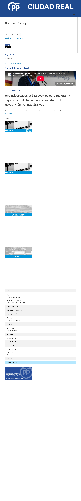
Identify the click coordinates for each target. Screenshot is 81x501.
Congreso (10, 352)
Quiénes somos (12, 291)
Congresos (10, 328)
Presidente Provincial (14, 310)
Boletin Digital (11, 362)
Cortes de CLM (11, 350)
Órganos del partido (13, 297)
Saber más (8, 113)
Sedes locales (11, 338)
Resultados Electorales (14, 342)
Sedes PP (9, 334)
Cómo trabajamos (13, 346)
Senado (9, 355)
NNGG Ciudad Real (13, 306)
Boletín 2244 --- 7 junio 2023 (14, 38)
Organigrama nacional (14, 300)
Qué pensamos (12, 331)
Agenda (9, 358)
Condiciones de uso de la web (16, 302)
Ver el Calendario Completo (13, 63)
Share (7, 45)
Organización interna (13, 295)
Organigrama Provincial (15, 314)
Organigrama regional (14, 320)
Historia (9, 324)
